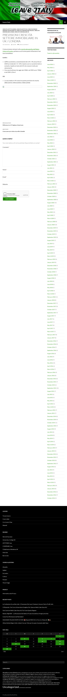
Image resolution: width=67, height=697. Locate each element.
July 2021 (50, 168)
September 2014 (51, 426)
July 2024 (50, 92)
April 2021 (50, 177)
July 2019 (50, 243)
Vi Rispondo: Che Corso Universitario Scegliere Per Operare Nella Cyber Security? (25, 607)
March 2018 (50, 294)
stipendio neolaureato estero (53, 684)
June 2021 (50, 171)
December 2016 (51, 341)
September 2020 (51, 199)
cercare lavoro (44, 672)
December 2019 (51, 228)
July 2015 (50, 394)
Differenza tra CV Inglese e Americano (13, 124)
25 (24, 646)
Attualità (5, 567)
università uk (22, 687)
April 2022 (50, 146)
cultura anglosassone (7, 681)
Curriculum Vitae (7, 522)
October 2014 (51, 422)
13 (42, 641)
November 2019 (51, 231)
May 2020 (50, 212)
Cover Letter (6, 519)
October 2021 (51, 158)
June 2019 (50, 246)
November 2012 (51, 495)
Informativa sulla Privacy (9, 593)
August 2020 (50, 202)
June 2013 (50, 473)
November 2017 (51, 306)
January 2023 (51, 124)
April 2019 (50, 253)
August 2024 (50, 89)
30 (7, 649)
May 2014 (50, 438)
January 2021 (51, 187)
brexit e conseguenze (22, 672)
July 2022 (50, 136)
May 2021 (50, 174)
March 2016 (50, 369)
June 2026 (50, 64)
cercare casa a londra (34, 672)
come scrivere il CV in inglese (40, 676)
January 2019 (51, 262)
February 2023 (51, 121)
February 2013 (51, 485)
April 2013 (50, 479)
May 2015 (50, 400)
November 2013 (51, 457)
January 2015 (51, 413)
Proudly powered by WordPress (10, 695)
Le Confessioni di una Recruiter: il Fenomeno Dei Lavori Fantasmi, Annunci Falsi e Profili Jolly (28, 604)
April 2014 (50, 441)
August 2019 (50, 240)
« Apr (4, 651)
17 (16, 644)
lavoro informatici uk (41, 683)
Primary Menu (65, 22)
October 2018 (51, 272)
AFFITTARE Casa (7, 543)
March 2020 (50, 218)
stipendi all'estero (43, 684)
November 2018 (51, 268)
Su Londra (5, 573)
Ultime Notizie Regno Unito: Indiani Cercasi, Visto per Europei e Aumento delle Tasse (25, 623)
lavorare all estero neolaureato (23, 682)
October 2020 (51, 196)
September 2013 (51, 463)
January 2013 (51, 488)
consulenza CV (19, 679)
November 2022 (51, 130)
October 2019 (51, 234)
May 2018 (50, 287)
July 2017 (50, 319)
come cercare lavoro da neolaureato (25, 676)
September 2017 (51, 312)
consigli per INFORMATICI (9, 679)
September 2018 (51, 275)
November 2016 (51, 344)
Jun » (62, 651)
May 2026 (50, 67)
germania (23, 681)
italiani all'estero (47, 681)
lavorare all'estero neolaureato (9, 683)
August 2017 (50, 316)
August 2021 (50, 165)
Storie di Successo (7, 537)
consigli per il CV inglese (58, 677)
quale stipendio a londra (19, 684)
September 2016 (51, 350)
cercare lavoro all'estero (54, 672)
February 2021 (51, 184)
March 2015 (50, 407)
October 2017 (51, 309)
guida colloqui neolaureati (32, 681)
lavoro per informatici (53, 683)
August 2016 (50, 353)
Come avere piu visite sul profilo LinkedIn (14, 130)
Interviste (5, 552)
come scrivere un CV (51, 676)
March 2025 (50, 80)
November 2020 (51, 193)
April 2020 (50, 215)
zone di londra (28, 687)
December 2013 (51, 454)
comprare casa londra (37, 677)
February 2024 (51, 99)
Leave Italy (6, 22)
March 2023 (50, 118)
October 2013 (51, 460)
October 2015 (51, 385)
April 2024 (50, 96)
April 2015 (50, 404)
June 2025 (50, 77)
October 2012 (51, 498)
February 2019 (51, 259)
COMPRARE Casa (7, 546)
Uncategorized (11, 686)
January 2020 (51, 224)
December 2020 (51, 190)
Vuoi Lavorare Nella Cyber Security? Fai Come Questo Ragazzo (19, 610)
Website (5, 184)
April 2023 (50, 114)
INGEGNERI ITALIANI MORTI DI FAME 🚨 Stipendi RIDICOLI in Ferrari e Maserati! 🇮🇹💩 (27, 620)
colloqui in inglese (29, 674)
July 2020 (50, 206)
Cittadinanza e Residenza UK (10, 549)
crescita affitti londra (9, 29)
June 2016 (50, 360)
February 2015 (51, 410)
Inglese (4, 570)
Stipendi (5, 525)
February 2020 (51, 221)
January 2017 (51, 338)
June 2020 (50, 209)
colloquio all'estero (38, 674)
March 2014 (50, 444)
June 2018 (50, 284)
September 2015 (51, 388)
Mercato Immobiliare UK (22, 32)
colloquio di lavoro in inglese (49, 674)
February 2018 (51, 297)
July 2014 (50, 432)
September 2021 (51, 162)
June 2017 (50, 322)
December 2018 (51, 265)
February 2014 (51, 448)
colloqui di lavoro (20, 674)
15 (60, 641)
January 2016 (51, 375)
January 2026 (51, 74)
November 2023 (51, 105)
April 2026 (50, 70)
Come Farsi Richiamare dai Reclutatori (13, 616)
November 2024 (51, 83)
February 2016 (51, 372)
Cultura (5, 576)
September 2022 (51, 133)
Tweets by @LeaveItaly (53, 53)
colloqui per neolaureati (10, 676)
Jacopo (14, 44)
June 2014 (50, 435)
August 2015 (50, 391)
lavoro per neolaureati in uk (8, 684)
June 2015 (50, 397)
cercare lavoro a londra (9, 674)
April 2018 (50, 290)
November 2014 (51, 419)
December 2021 (51, 152)
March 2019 (50, 256)
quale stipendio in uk (30, 684)
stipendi (36, 684)
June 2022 (50, 140)
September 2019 (51, 237)
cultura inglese (16, 681)
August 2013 (50, 466)
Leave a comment (24, 44)
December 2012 (51, 492)
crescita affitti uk (22, 29)
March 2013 (50, 482)
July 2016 (50, 356)
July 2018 (50, 281)
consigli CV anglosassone (47, 677)
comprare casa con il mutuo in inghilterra (11, 677)
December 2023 (51, 102)
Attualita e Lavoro (8, 672)
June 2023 (50, 111)
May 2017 (50, 325)
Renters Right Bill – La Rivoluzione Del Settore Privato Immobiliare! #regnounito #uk (25, 613)
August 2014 (50, 429)
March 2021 (50, 180)
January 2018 (51, 300)
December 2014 (51, 416)
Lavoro (32, 683)
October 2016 (51, 347)
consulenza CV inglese (29, 679)
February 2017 (51, 334)
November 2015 (51, 382)
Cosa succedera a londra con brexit (41, 679)
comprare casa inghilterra (25, 677)
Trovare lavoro (7, 516)
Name (5, 169)
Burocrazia (6, 555)
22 (60, 644)
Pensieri (5, 579)
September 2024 (51, 86)
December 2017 (51, 303)
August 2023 (50, 108)
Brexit (15, 672)
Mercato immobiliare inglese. (25, 30)
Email (5, 177)
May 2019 (50, 250)
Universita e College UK (9, 540)
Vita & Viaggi (6, 583)
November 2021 (51, 155)
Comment (6, 147)
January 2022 (51, 149)
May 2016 (50, 363)
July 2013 (50, 470)
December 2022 (51, 127)
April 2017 (50, 328)
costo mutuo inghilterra (54, 679)
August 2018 (50, 278)
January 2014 (51, 451)
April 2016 (50, 366)
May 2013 (50, 476)
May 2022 (50, 143)
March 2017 (50, 331)
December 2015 (51, 378)
